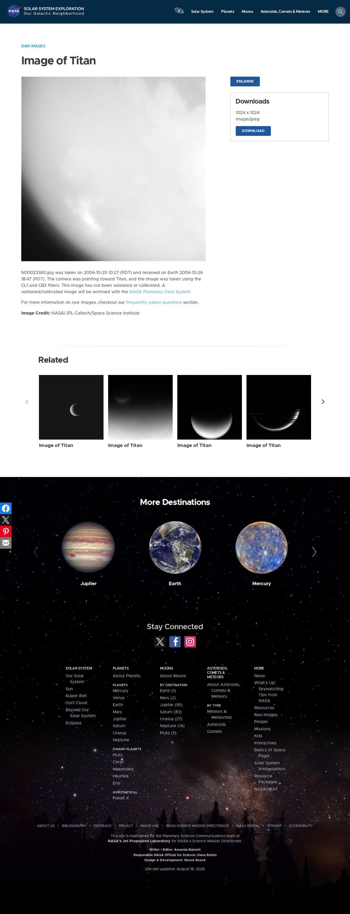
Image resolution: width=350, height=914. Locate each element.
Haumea (120, 776)
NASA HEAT (266, 789)
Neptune (121, 740)
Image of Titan (56, 445)
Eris (116, 783)
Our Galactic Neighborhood (54, 14)
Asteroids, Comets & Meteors (217, 673)
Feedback (102, 826)
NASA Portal (248, 826)
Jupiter (88, 583)
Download (253, 131)
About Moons (173, 676)
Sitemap (274, 826)
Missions (262, 729)
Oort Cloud (76, 703)
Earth (175, 583)
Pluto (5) (168, 733)
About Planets (126, 676)
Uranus (119, 733)
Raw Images (33, 46)
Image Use (149, 826)
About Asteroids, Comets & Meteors (223, 691)
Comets (214, 731)
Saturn (119, 726)
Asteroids (216, 725)
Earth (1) (168, 691)
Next (323, 401)
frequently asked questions (154, 302)
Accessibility (301, 826)
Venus (119, 698)
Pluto (118, 755)
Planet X (121, 798)
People (260, 722)
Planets (121, 668)
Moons (166, 668)
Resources (264, 708)
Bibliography (74, 826)
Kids (258, 736)
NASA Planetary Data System (160, 292)
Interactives (265, 743)
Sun (69, 689)
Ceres (118, 762)
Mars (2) (168, 698)
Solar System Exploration (54, 7)
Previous (26, 401)
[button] (323, 12)
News (259, 676)
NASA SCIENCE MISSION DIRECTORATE (197, 826)
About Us (46, 826)
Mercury (261, 583)
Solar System (79, 668)
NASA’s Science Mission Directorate (209, 841)
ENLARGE (245, 81)
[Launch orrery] (179, 13)
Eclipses (73, 723)
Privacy (126, 826)
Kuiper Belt (76, 696)
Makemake (123, 769)
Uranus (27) (171, 719)
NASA (15, 11)
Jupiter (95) (171, 705)
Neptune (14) (172, 726)
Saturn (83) (171, 712)
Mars (117, 712)
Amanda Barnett (187, 849)
